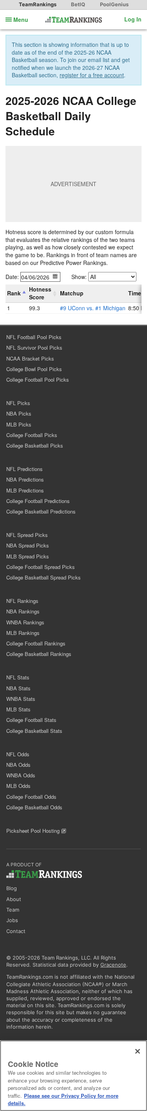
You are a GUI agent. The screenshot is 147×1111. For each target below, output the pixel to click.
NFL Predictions (24, 469)
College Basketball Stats (34, 730)
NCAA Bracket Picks (30, 358)
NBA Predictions (25, 479)
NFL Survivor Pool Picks (34, 347)
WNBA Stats (20, 698)
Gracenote (113, 965)
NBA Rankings (23, 611)
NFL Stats (17, 677)
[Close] (137, 1051)
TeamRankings (37, 4)
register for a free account (92, 75)
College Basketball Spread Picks (43, 577)
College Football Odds (31, 796)
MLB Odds (18, 785)
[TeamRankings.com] (73, 20)
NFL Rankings (22, 600)
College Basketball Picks (34, 445)
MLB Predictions (25, 490)
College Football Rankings (35, 643)
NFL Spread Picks (27, 535)
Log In (133, 19)
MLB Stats (18, 709)
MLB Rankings (23, 632)
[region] (73, 1075)
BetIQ (78, 4)
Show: (79, 277)
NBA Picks (18, 413)
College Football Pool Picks (37, 379)
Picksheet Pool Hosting (33, 830)
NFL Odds (17, 754)
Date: (12, 277)
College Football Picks (31, 435)
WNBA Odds (20, 775)
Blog (11, 888)
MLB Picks (18, 424)
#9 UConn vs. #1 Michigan (92, 308)
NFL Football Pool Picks (34, 337)
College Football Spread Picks (40, 567)
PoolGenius (114, 4)
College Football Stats (31, 719)
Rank (14, 293)
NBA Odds (18, 764)
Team (12, 910)
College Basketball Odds (34, 807)
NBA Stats (18, 688)
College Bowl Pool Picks (34, 369)
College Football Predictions (38, 501)
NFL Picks (18, 403)
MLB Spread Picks (27, 556)
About (13, 899)
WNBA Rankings (25, 622)
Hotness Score (40, 293)
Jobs (12, 920)
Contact (15, 931)
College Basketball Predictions (41, 511)
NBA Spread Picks (27, 545)
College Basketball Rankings (38, 654)
